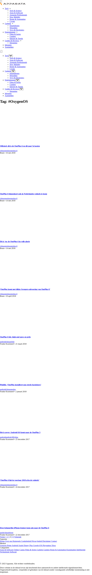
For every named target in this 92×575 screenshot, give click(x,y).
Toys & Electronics (17, 30)
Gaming (13, 36)
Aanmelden (9, 47)
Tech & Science (16, 11)
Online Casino (19, 550)
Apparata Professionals (18, 15)
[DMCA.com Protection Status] (3, 559)
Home (2, 541)
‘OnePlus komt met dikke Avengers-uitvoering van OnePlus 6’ (25, 289)
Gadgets (8, 24)
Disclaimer (46, 541)
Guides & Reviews (12, 41)
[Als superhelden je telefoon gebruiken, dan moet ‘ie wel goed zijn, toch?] (33, 285)
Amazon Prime (6, 545)
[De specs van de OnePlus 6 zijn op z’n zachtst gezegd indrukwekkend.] (33, 332)
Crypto (12, 21)
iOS (41, 545)
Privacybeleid (37, 541)
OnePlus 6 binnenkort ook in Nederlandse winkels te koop (23, 194)
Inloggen (8, 45)
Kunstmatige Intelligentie (75, 550)
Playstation (47, 545)
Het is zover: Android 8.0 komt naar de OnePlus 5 (20, 432)
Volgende (17, 537)
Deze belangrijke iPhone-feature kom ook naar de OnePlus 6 (24, 528)
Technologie (5, 552)
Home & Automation (18, 19)
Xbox (54, 545)
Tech (7, 9)
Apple (21, 545)
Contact (54, 541)
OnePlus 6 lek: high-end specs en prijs (15, 337)
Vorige (2, 537)
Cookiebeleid (26, 541)
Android (15, 545)
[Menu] (1, 1)
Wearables (13, 28)
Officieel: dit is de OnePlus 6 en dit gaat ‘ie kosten (20, 146)
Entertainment (10, 32)
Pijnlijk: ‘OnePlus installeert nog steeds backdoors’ (20, 385)
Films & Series (15, 34)
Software (13, 552)
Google (36, 545)
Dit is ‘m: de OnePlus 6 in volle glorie (15, 241)
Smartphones (14, 26)
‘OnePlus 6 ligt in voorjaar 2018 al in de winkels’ (19, 480)
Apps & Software (16, 13)
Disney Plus (28, 545)
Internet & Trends (16, 39)
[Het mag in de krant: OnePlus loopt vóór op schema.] (33, 428)
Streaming (13, 43)
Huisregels (17, 541)
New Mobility (15, 17)
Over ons (9, 541)
